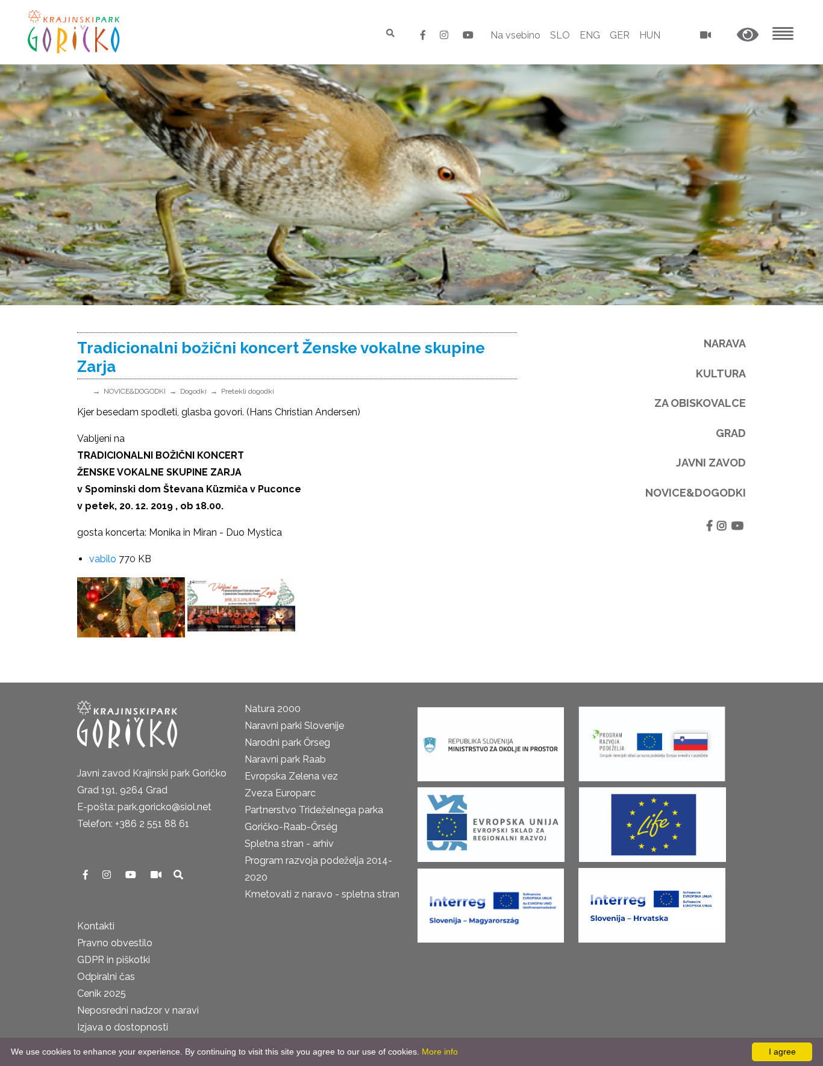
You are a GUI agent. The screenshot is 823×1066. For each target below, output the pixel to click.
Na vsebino (515, 35)
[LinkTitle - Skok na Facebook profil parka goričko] (424, 35)
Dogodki (193, 391)
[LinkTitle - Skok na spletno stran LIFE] (652, 821)
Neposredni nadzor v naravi (138, 1010)
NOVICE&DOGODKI (135, 391)
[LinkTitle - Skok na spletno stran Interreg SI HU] (490, 902)
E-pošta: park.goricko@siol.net (144, 807)
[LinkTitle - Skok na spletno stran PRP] (651, 740)
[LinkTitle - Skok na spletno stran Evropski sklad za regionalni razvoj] (491, 821)
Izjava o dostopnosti (122, 1027)
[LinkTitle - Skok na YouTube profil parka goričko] (468, 35)
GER (620, 35)
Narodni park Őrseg (287, 742)
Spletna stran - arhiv (289, 843)
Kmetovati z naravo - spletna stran (322, 894)
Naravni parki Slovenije (294, 725)
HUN (649, 35)
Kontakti (95, 926)
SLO (560, 35)
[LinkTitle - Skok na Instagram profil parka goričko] (445, 35)
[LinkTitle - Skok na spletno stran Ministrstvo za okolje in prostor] (490, 740)
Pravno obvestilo (114, 943)
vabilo (102, 559)
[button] (747, 35)
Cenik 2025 (101, 993)
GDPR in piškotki (113, 959)
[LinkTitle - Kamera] (157, 875)
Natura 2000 (273, 708)
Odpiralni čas (106, 976)
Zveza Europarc (280, 793)
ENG (590, 35)
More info (440, 1051)
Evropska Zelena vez (291, 776)
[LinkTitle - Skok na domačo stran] (75, 31)
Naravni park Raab (285, 759)
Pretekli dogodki (247, 391)
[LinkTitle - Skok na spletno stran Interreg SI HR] (651, 902)
